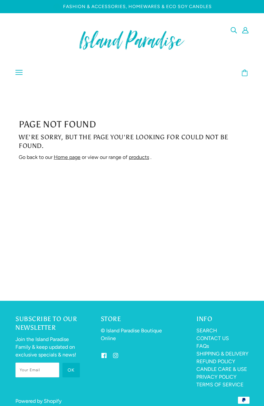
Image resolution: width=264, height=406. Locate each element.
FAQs (202, 346)
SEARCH (206, 331)
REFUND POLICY (215, 361)
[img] (234, 29)
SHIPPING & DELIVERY (222, 354)
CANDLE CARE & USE (221, 369)
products (139, 157)
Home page (67, 157)
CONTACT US (212, 338)
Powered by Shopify (38, 401)
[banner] (132, 39)
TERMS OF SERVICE (219, 385)
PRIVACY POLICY (216, 377)
